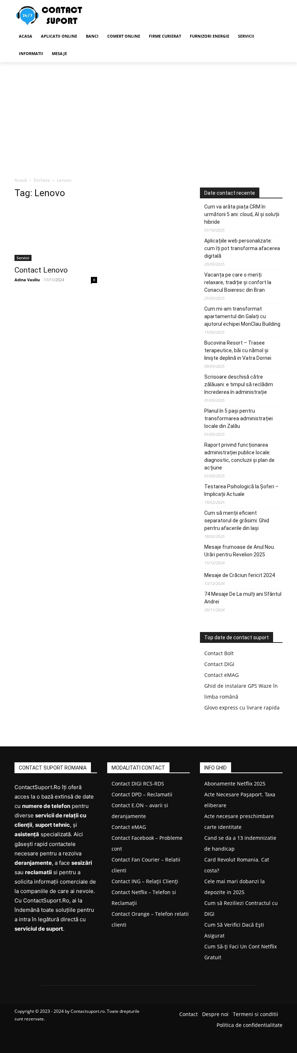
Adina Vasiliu (27, 279)
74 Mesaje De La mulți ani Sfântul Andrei (242, 598)
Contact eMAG (221, 674)
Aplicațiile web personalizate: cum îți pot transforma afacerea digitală (242, 248)
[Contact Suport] (63, 16)
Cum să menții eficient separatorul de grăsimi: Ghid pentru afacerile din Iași (236, 520)
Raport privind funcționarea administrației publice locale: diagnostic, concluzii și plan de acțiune (239, 456)
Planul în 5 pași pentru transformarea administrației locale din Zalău (238, 418)
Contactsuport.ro (88, 1011)
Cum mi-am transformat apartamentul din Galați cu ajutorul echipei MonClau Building (242, 316)
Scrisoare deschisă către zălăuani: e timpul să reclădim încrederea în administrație (238, 384)
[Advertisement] (148, 116)
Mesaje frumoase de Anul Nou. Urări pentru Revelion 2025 (239, 550)
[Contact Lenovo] (55, 233)
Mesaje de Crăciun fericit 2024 (239, 575)
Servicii (23, 257)
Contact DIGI (219, 664)
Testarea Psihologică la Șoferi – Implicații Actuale (241, 490)
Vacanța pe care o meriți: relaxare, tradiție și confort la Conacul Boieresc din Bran (237, 282)
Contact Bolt (219, 653)
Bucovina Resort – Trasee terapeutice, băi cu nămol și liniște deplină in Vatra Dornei (237, 350)
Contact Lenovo (41, 270)
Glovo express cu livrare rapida (242, 707)
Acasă (20, 180)
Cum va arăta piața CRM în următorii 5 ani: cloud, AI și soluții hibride (241, 214)
